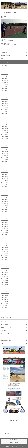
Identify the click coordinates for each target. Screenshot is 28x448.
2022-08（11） (5, 155)
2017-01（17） (5, 280)
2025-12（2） (5, 82)
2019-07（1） (5, 220)
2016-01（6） (5, 305)
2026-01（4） (5, 80)
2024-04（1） (5, 113)
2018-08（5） (5, 243)
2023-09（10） (5, 128)
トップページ (4, 330)
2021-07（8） (5, 182)
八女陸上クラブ (11, 446)
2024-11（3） (5, 99)
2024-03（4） (5, 115)
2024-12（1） (5, 97)
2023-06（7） (5, 134)
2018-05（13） (5, 247)
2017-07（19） (5, 268)
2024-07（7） (5, 107)
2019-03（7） (5, 228)
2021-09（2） (5, 178)
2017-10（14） (5, 261)
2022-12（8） (5, 147)
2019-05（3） (5, 224)
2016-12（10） (5, 282)
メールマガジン (4, 324)
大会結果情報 (4, 52)
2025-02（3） (5, 92)
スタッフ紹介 (4, 336)
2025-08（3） (5, 88)
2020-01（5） (5, 209)
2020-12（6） (5, 190)
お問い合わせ (4, 321)
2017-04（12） (5, 274)
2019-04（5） (5, 226)
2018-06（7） (5, 245)
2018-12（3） (5, 234)
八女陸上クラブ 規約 (6, 327)
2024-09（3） (5, 103)
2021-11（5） (5, 174)
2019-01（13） (5, 232)
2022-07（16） (5, 157)
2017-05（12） (5, 272)
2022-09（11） (5, 153)
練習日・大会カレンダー (6, 317)
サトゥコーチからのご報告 (7, 62)
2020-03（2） (5, 205)
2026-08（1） (5, 65)
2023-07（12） (5, 132)
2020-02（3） (5, 207)
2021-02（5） (5, 186)
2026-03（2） (5, 76)
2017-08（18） (5, 266)
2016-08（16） (5, 291)
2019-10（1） (5, 213)
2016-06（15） (5, 295)
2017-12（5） (5, 257)
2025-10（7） (5, 86)
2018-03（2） (5, 251)
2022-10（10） (5, 151)
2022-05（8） (5, 161)
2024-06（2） (5, 109)
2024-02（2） (5, 117)
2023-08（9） (5, 130)
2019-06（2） (5, 222)
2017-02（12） (5, 278)
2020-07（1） (5, 201)
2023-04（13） (5, 138)
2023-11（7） (5, 124)
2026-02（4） (5, 78)
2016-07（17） (5, 293)
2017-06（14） (5, 270)
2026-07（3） (5, 67)
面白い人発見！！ (5, 17)
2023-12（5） (5, 122)
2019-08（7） (5, 218)
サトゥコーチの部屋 (5, 333)
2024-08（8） (5, 105)
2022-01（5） (5, 170)
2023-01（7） (5, 145)
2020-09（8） (5, 197)
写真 (2, 58)
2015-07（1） (5, 311)
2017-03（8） (5, 276)
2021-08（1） (5, 180)
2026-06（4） (5, 69)
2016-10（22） (5, 286)
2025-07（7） (5, 90)
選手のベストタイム (5, 55)
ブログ (2, 343)
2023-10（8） (5, 126)
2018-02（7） (5, 253)
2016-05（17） (5, 297)
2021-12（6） (5, 172)
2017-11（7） (5, 259)
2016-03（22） (5, 301)
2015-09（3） (5, 309)
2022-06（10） (5, 159)
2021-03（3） (5, 184)
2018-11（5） (5, 236)
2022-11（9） (5, 149)
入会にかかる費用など (6, 340)
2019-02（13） (5, 230)
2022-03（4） (5, 165)
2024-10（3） (5, 101)
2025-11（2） (5, 84)
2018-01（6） (5, 255)
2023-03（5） (5, 140)
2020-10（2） (5, 195)
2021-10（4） (5, 176)
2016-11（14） (5, 284)
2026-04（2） (5, 74)
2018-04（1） (5, 249)
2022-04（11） (5, 163)
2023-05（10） (5, 136)
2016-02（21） (5, 303)
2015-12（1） (5, 307)
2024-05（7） (5, 111)
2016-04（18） (5, 299)
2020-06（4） (5, 203)
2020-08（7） (5, 199)
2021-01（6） (5, 188)
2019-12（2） (5, 211)
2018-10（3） (5, 238)
